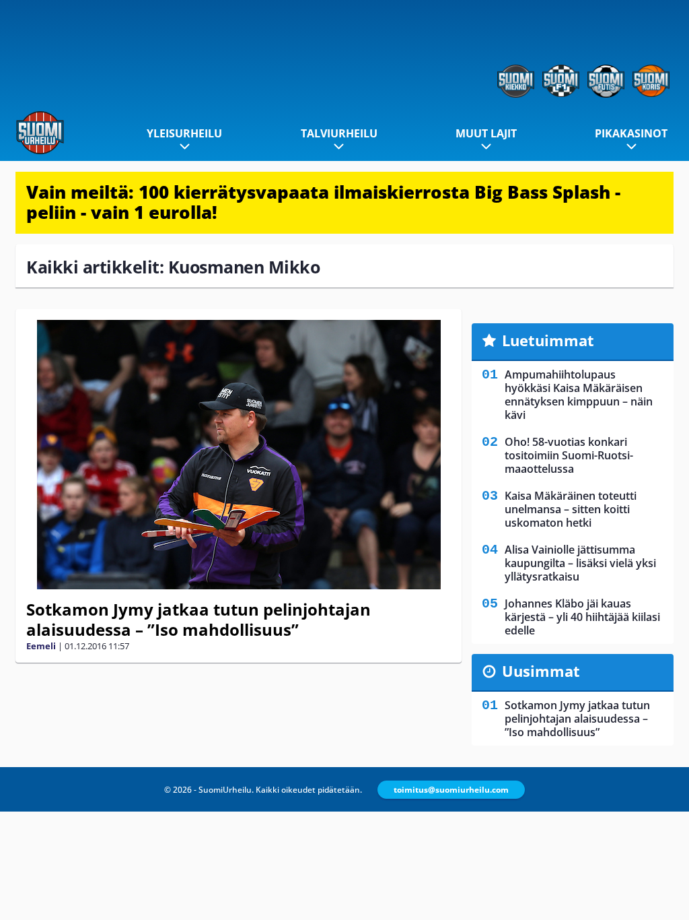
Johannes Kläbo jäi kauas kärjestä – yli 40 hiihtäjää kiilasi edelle (582, 617)
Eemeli (41, 646)
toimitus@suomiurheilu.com (451, 789)
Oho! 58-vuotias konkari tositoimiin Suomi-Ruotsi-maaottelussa (569, 455)
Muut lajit (486, 133)
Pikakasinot (631, 133)
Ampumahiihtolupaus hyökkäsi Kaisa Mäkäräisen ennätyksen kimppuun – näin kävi (579, 394)
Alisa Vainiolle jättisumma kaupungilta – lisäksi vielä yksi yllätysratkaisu (580, 563)
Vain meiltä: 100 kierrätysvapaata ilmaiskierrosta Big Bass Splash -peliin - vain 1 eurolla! (323, 202)
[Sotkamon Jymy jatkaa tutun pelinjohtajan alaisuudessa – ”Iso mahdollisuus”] (238, 454)
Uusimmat (541, 671)
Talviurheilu (339, 133)
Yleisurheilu (184, 133)
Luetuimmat (548, 340)
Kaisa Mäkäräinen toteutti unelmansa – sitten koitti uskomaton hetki (571, 509)
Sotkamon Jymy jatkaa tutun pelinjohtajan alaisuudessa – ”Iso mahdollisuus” (198, 619)
